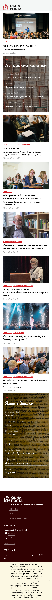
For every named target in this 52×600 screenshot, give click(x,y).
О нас (11, 513)
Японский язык (12, 415)
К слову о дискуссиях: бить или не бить (25, 96)
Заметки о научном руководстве (21, 106)
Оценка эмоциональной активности (22, 77)
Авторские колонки (26, 65)
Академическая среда (12, 241)
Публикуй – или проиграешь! (19, 87)
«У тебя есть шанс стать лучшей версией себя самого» (25, 382)
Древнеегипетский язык (17, 463)
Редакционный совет (18, 518)
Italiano (8, 425)
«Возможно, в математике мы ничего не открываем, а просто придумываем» (25, 247)
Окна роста (7, 41)
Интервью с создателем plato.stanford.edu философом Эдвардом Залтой (25, 292)
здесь (17, 576)
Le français (10, 434)
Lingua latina (10, 472)
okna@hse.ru (9, 543)
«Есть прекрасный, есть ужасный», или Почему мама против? (24, 338)
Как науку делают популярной (19, 45)
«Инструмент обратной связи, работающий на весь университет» (22, 197)
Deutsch (9, 444)
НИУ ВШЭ (13, 509)
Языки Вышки (19, 403)
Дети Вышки (18, 332)
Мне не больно (11, 148)
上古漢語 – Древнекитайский (19, 453)
